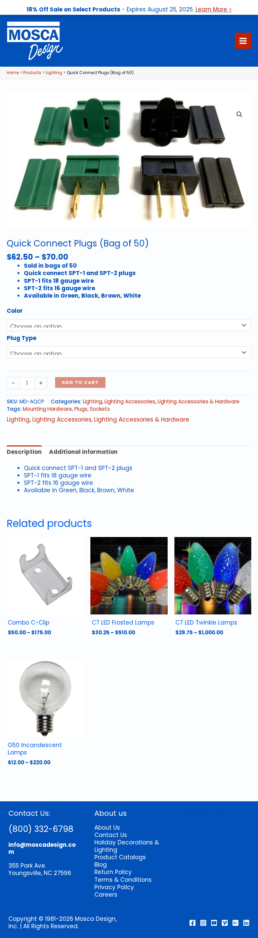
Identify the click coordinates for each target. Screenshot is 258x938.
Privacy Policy (114, 887)
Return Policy (113, 872)
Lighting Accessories (129, 401)
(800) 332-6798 (40, 829)
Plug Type (21, 338)
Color (15, 311)
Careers (105, 895)
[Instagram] (203, 922)
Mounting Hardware (47, 408)
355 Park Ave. (27, 866)
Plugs (80, 408)
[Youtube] (214, 922)
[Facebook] (192, 922)
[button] (239, 114)
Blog (100, 865)
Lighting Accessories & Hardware (199, 401)
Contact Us (110, 835)
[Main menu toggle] (243, 41)
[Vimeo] (224, 922)
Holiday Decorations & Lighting (126, 846)
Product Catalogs (120, 857)
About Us (107, 828)
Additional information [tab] (83, 452)
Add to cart (80, 382)
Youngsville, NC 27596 (39, 873)
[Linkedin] (246, 922)
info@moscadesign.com (42, 848)
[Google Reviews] (235, 922)
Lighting (92, 401)
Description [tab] (24, 452)
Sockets (100, 408)
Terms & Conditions (123, 880)
